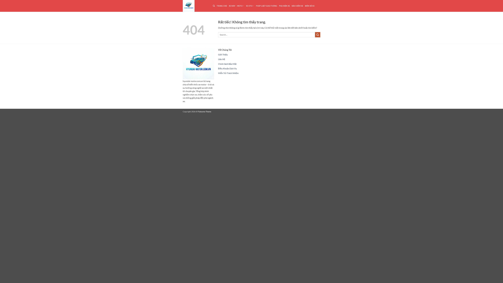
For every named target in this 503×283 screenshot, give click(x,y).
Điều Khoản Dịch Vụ (227, 68)
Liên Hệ (221, 59)
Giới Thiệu (223, 54)
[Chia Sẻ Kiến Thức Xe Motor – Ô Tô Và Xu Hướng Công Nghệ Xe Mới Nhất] (196, 6)
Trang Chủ (222, 6)
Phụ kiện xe (284, 6)
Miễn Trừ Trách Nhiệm (228, 73)
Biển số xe (310, 6)
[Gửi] (317, 34)
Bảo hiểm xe (297, 6)
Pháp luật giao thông (266, 6)
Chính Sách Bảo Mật (227, 64)
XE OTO (249, 6)
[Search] (214, 5)
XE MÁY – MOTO (235, 6)
